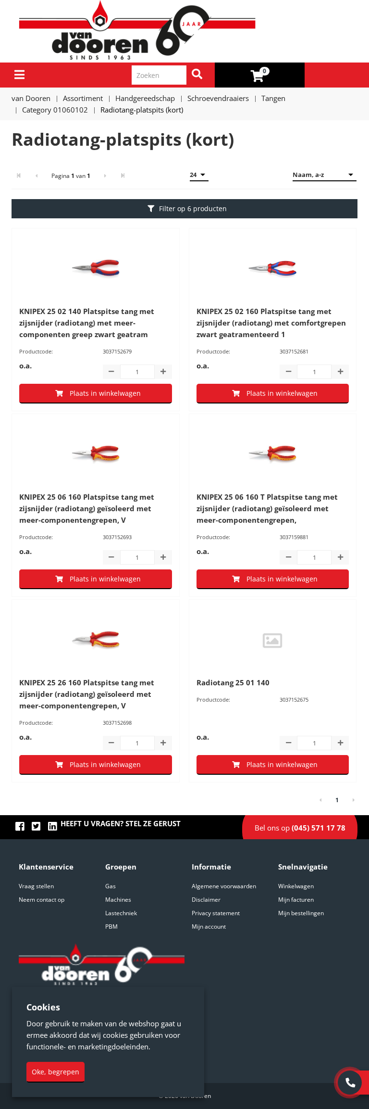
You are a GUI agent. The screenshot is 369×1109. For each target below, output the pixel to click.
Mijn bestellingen (301, 913)
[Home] (188, 31)
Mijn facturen (296, 899)
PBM (111, 926)
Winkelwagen (296, 886)
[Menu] (19, 74)
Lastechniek (121, 913)
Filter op (193, 208)
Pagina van (70, 176)
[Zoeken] (197, 75)
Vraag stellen (36, 886)
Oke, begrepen (55, 1071)
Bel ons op (300, 827)
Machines (118, 899)
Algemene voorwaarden (224, 886)
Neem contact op (41, 899)
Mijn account (209, 926)
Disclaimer (206, 899)
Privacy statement (216, 913)
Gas (110, 886)
